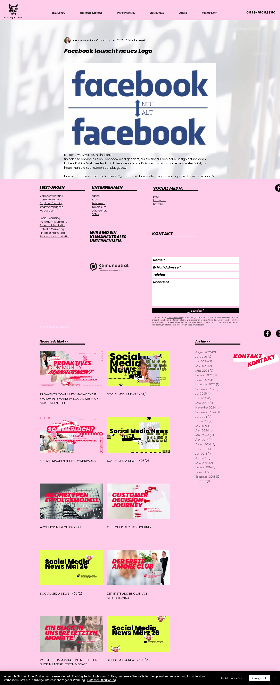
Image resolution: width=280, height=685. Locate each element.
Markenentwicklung (51, 196)
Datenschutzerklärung (175, 317)
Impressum (99, 207)
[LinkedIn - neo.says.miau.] (68, 333)
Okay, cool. (259, 678)
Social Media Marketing (52, 256)
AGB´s (95, 214)
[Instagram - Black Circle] (55, 333)
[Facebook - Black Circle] (43, 333)
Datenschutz (99, 210)
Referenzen (98, 203)
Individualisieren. (232, 678)
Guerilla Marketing (50, 259)
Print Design (46, 249)
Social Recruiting (50, 218)
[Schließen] (275, 678)
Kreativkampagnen (51, 207)
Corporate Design (49, 272)
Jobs (95, 199)
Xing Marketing (48, 243)
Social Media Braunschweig (55, 253)
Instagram (159, 200)
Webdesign (47, 210)
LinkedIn (158, 204)
